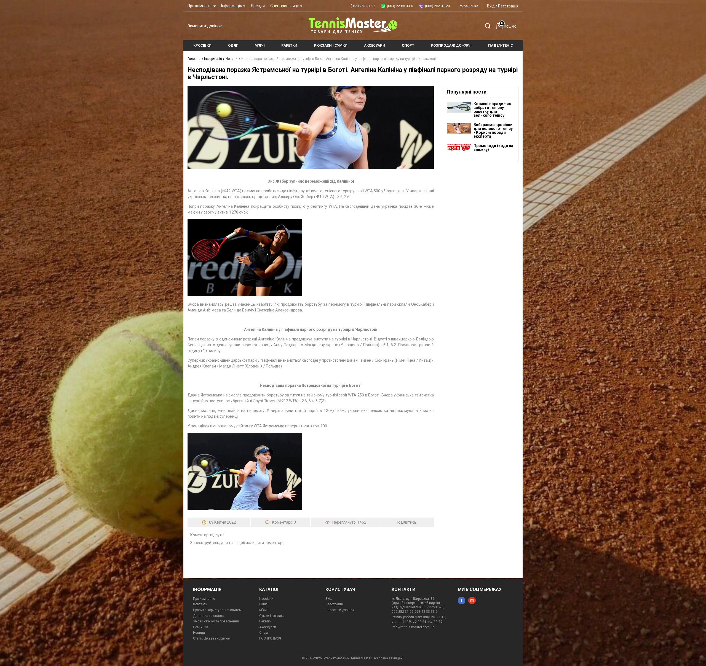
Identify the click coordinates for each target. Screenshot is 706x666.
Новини (232, 59)
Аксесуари (267, 627)
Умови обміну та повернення (216, 621)
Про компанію (200, 6)
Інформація (232, 6)
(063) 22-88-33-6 (400, 6)
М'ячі (263, 610)
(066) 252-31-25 (363, 6)
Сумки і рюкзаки (272, 616)
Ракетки (265, 621)
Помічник (200, 627)
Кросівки (266, 599)
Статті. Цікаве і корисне (211, 638)
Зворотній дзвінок (339, 610)
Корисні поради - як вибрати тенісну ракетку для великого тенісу (492, 110)
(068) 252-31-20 (437, 6)
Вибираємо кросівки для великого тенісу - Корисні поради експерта (493, 130)
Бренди (258, 6)
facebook (461, 600)
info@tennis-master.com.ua (413, 627)
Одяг (263, 604)
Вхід (491, 6)
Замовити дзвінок (205, 25)
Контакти (200, 604)
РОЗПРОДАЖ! (270, 638)
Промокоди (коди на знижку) (493, 147)
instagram (472, 600)
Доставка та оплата (208, 616)
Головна (194, 59)
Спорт (263, 633)
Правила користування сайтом (217, 610)
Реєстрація (508, 6)
